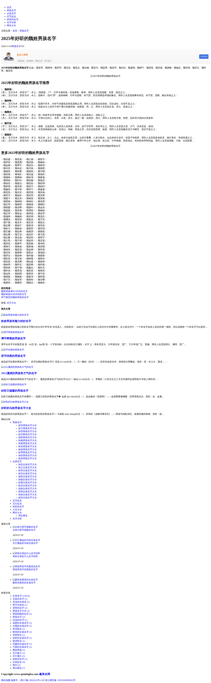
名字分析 (11, 22)
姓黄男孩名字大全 (27, 443)
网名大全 (11, 25)
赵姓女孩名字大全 (27, 488)
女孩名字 (11, 13)
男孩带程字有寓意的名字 (25, 569)
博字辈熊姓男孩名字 (13, 338)
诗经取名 (19, 635)
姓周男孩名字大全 (27, 452)
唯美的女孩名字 (22, 632)
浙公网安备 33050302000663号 (60, 680)
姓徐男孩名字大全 (27, 455)
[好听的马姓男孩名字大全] (15, 402)
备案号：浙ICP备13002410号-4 (26, 680)
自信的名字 (20, 620)
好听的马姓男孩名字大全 (16, 407)
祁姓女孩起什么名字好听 (25, 556)
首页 (9, 7)
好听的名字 (12, 19)
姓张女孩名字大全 (27, 464)
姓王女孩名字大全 (27, 467)
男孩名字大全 (21, 611)
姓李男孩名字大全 (27, 431)
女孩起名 (19, 662)
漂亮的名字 (20, 608)
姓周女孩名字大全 (27, 491)
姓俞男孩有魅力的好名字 (16, 321)
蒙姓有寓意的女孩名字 (24, 582)
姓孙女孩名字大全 (27, 497)
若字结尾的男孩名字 (13, 355)
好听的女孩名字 (22, 638)
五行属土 (19, 656)
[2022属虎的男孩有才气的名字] (17, 367)
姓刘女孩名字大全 (27, 473)
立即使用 (204, 56)
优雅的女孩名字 (22, 644)
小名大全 (17, 509)
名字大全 (11, 303)
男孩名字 (11, 10)
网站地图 (5, 680)
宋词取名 (19, 629)
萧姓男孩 (19, 650)
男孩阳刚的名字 (22, 614)
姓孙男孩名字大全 (27, 458)
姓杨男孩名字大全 (27, 440)
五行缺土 (19, 653)
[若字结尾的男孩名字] (12, 349)
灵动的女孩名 (21, 602)
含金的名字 (20, 599)
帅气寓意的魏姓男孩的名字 (15, 297)
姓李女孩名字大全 (27, 470)
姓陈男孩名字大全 (27, 437)
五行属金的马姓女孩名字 (25, 543)
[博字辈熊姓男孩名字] (12, 332)
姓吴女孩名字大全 (27, 485)
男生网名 (23, 515)
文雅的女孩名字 (22, 626)
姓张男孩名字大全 (27, 425)
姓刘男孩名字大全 (27, 434)
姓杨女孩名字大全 (27, 479)
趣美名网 (44, 674)
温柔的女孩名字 (22, 623)
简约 (16, 665)
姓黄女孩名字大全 (27, 482)
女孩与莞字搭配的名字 (24, 530)
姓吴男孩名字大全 (27, 446)
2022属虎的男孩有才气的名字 (19, 373)
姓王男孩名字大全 (27, 428)
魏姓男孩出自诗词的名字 (13, 294)
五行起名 (17, 503)
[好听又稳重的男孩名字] (13, 384)
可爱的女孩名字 (22, 647)
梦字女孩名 (20, 605)
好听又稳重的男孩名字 (14, 390)
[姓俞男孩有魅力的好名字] (15, 315)
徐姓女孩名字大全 (27, 494)
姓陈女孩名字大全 (27, 476)
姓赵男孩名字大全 (27, 449)
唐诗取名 (19, 641)
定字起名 (11, 16)
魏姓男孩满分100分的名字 (14, 291)
